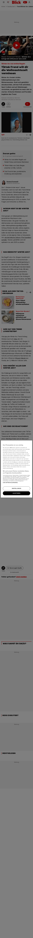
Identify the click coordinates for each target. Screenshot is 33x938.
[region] (16, 469)
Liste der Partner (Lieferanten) (10, 482)
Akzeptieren (16, 493)
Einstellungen (16, 488)
